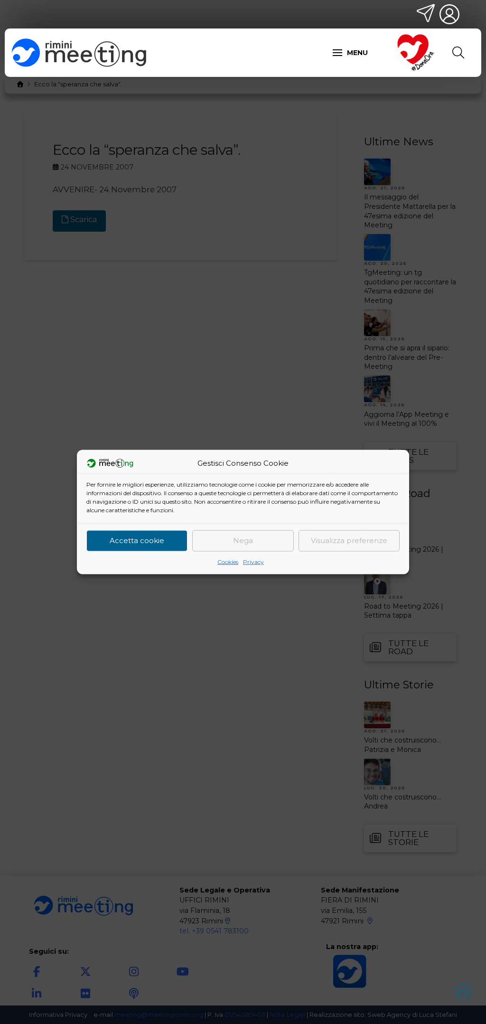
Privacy (253, 561)
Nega (243, 540)
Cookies (227, 561)
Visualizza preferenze (349, 540)
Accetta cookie (137, 540)
